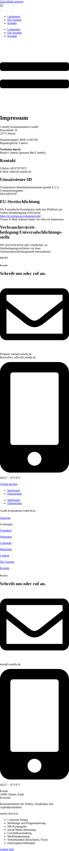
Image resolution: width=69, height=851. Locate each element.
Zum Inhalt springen (12, 1)
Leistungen (13, 16)
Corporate (6, 543)
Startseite (5, 518)
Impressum (13, 490)
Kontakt (12, 23)
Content (4, 555)
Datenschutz (14, 493)
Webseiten (6, 536)
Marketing (6, 549)
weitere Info (7, 849)
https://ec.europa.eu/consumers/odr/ (20, 216)
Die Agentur (14, 19)
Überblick (6, 530)
